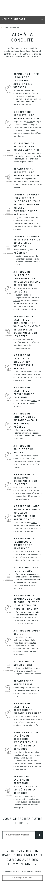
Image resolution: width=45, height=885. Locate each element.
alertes (17, 490)
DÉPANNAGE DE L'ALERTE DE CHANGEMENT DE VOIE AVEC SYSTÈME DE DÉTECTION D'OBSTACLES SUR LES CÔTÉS (27, 327)
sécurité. (17, 187)
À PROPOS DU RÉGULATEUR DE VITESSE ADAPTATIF (27, 115)
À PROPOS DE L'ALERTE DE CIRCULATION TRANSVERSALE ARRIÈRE (24, 362)
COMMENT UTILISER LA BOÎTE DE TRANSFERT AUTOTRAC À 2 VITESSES (26, 81)
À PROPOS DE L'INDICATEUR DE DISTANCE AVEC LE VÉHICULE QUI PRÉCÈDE (26, 421)
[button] (30, 122)
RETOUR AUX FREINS (11, 28)
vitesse (30, 122)
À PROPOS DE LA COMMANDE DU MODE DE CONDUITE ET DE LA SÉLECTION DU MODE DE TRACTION (27, 602)
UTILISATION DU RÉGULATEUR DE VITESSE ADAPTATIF (27, 147)
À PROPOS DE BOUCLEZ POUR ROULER (23, 449)
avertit (34, 401)
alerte (25, 345)
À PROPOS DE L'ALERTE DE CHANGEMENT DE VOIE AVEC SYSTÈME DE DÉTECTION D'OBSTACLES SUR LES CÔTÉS (27, 282)
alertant (17, 301)
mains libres (18, 643)
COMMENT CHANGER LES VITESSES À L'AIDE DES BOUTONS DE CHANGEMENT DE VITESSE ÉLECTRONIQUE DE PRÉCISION (27, 205)
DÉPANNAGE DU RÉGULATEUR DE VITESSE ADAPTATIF (27, 172)
